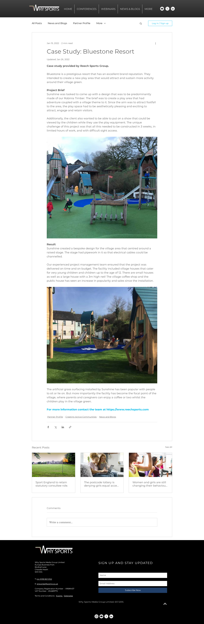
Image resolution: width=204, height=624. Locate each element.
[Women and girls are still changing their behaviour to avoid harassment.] (150, 465)
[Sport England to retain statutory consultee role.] (53, 465)
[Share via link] (70, 427)
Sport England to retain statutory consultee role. (52, 484)
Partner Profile (81, 23)
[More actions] (155, 43)
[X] (167, 9)
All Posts (37, 23)
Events (59, 596)
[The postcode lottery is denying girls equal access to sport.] (102, 465)
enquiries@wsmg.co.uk (47, 584)
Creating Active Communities (81, 417)
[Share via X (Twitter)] (55, 427)
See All (168, 447)
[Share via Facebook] (48, 427)
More (99, 23)
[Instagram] (96, 616)
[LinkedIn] (173, 9)
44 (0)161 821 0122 (44, 579)
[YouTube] (162, 9)
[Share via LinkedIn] (62, 427)
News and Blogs (57, 23)
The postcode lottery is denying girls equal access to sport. (102, 484)
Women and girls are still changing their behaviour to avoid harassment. (149, 484)
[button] (140, 23)
